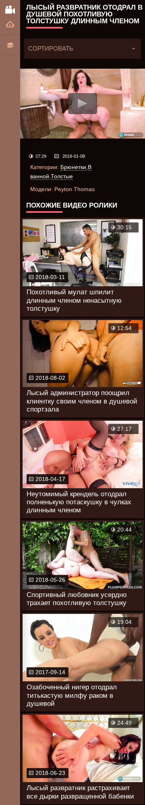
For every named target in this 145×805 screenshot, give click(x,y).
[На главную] (10, 24)
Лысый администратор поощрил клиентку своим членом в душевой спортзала (82, 401)
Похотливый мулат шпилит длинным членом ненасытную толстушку (74, 300)
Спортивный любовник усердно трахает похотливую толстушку (76, 599)
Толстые (62, 176)
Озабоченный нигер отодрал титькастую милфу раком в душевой (72, 695)
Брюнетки (73, 167)
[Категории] (10, 45)
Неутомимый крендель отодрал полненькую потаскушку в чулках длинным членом (79, 502)
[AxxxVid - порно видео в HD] (10, 9)
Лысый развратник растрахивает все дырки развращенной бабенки (80, 792)
